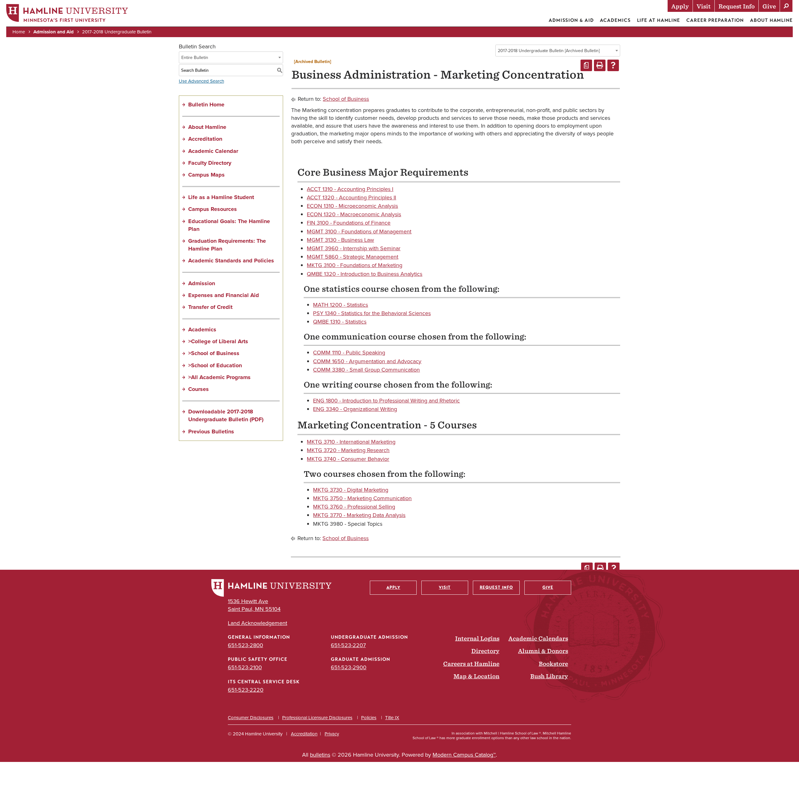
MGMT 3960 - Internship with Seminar (353, 248)
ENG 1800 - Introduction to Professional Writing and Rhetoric (386, 401)
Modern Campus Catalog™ (464, 755)
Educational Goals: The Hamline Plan (229, 225)
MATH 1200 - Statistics (340, 305)
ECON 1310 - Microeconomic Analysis (352, 206)
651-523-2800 (245, 645)
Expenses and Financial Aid (223, 295)
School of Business (346, 99)
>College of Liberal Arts (218, 341)
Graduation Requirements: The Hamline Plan (227, 245)
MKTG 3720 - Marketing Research (348, 450)
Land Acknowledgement (257, 623)
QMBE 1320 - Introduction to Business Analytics (364, 274)
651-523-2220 (245, 690)
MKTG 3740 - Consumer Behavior (348, 459)
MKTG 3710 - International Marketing (351, 442)
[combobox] (557, 50)
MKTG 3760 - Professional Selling (354, 507)
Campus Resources (212, 209)
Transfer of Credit (210, 307)
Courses (198, 389)
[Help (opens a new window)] (613, 65)
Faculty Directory (209, 163)
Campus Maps (206, 175)
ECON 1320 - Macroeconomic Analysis (354, 214)
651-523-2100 (245, 667)
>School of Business (213, 353)
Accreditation (205, 139)
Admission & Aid (571, 20)
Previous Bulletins (211, 431)
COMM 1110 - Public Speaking (349, 353)
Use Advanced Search (201, 81)
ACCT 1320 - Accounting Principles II (351, 197)
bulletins (320, 755)
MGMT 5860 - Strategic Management (352, 257)
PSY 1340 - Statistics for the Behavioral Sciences (372, 313)
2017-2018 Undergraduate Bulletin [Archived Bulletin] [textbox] (549, 50)
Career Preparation (715, 20)
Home (18, 31)
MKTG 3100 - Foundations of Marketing (354, 265)
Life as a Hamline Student (221, 197)
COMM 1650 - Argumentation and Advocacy (367, 361)
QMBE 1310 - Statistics (339, 322)
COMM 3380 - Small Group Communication (366, 370)
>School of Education (215, 365)
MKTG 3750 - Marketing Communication (362, 498)
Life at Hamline (658, 20)
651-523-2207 (348, 645)
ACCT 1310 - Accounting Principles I (350, 189)
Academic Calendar (213, 151)
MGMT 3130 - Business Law (340, 240)
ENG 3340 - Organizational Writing (355, 409)
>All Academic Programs (219, 377)
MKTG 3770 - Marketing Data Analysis (359, 515)
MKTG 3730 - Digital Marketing (350, 490)
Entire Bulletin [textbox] (194, 57)
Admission (201, 283)
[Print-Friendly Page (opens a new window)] (599, 65)
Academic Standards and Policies (231, 260)
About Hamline (771, 20)
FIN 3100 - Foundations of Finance (348, 223)
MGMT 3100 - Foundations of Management (359, 231)
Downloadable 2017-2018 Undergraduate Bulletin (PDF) (225, 415)
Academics (615, 20)
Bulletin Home (206, 104)
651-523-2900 (348, 667)
